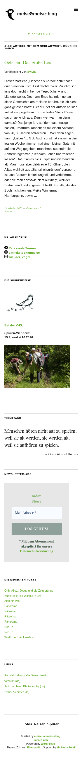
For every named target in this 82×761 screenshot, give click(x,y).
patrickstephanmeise (24, 252)
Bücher (8, 211)
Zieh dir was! (12, 600)
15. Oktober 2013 (13, 208)
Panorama (10, 606)
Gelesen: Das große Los (27, 62)
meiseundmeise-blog (47, 736)
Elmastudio (34, 747)
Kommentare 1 (33, 208)
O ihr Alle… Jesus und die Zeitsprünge (28, 590)
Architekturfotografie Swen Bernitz (26, 675)
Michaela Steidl (66, 747)
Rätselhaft (10, 611)
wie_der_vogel (19, 257)
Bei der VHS (13, 325)
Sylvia (31, 71)
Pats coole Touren (22, 248)
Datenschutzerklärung (36, 551)
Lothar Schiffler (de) (16, 692)
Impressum (41, 740)
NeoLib (8, 627)
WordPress (48, 743)
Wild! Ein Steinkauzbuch (19, 637)
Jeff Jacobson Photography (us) (24, 686)
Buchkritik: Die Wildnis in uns (23, 595)
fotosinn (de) (12, 681)
